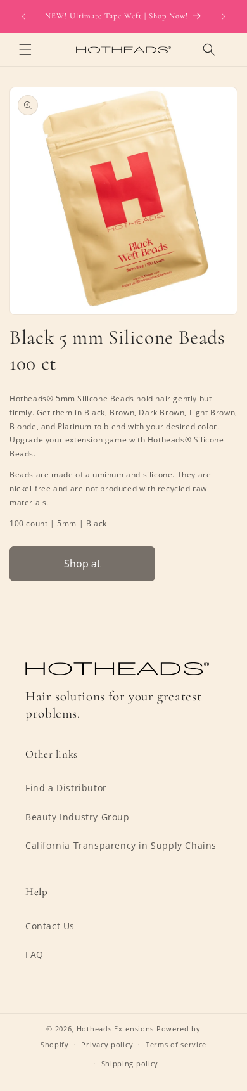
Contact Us (50, 926)
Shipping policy (130, 1063)
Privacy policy (107, 1044)
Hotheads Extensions (115, 1028)
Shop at (82, 564)
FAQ (34, 954)
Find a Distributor (66, 788)
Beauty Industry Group (77, 817)
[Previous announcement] (23, 16)
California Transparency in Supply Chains (121, 845)
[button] (25, 49)
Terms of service (176, 1044)
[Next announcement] (224, 16)
